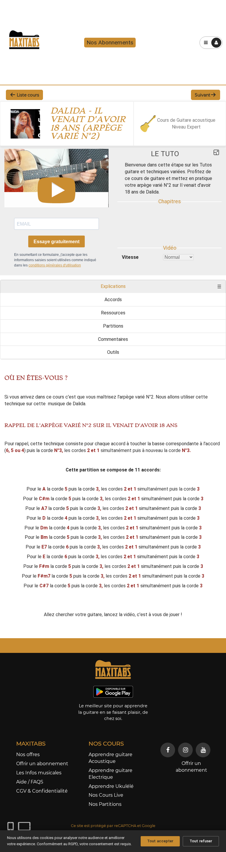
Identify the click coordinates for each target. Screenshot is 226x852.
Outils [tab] (113, 352)
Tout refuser (201, 841)
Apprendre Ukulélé (111, 786)
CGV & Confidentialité (42, 791)
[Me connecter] (216, 43)
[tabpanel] (113, 496)
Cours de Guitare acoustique (186, 120)
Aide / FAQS (29, 782)
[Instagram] (185, 750)
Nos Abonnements (110, 42)
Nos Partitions (105, 804)
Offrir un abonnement (42, 763)
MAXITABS (31, 743)
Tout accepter (160, 841)
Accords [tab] (113, 299)
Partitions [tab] (113, 326)
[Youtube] (203, 750)
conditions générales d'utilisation (55, 265)
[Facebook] (167, 750)
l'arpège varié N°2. (135, 397)
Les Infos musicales (39, 773)
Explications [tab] (113, 286)
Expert (194, 127)
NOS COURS (106, 743)
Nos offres (28, 754)
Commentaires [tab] (113, 339)
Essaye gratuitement (56, 241)
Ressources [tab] (113, 313)
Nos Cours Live (106, 795)
